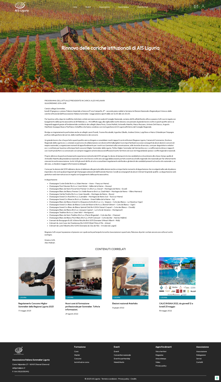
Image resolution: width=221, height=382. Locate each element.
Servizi (199, 358)
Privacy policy (161, 366)
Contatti (199, 362)
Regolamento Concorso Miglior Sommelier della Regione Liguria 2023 (36, 305)
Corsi (75, 7)
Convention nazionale (122, 355)
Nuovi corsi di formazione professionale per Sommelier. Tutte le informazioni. (82, 306)
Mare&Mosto (119, 362)
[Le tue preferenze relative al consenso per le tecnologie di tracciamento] (217, 378)
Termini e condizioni (109, 379)
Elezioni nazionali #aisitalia (125, 303)
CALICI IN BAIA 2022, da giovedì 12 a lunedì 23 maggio (176, 305)
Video (158, 362)
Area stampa (123, 7)
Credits (133, 379)
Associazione (104, 7)
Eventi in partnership (122, 358)
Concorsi (77, 358)
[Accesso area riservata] (203, 7)
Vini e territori (142, 7)
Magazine (159, 355)
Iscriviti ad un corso (81, 362)
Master (77, 355)
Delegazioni (201, 355)
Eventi (88, 7)
